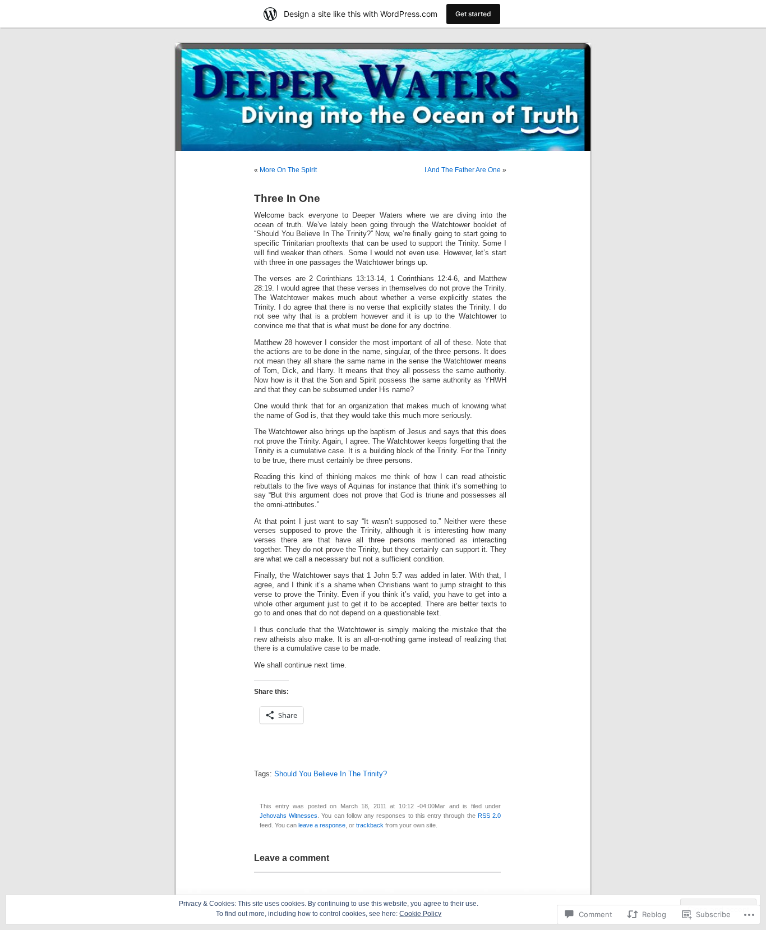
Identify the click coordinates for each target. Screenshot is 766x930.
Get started (473, 14)
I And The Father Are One (462, 170)
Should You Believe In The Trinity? (330, 774)
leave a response (321, 825)
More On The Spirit (288, 170)
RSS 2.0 (489, 815)
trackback (370, 825)
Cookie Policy (420, 914)
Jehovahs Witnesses (288, 815)
